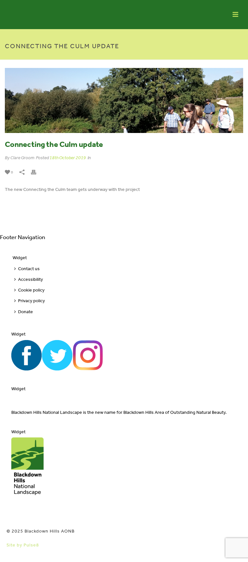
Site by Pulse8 (22, 545)
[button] (233, 550)
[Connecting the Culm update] (124, 100)
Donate (25, 311)
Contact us (29, 268)
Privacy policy (31, 300)
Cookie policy (31, 290)
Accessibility (30, 279)
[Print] (37, 172)
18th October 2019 (67, 157)
